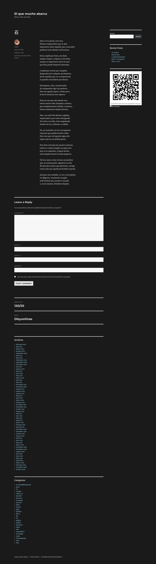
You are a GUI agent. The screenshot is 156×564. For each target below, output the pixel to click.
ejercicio (19, 503)
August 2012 (20, 393)
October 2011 (20, 409)
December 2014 (21, 385)
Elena (18, 505)
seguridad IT (20, 532)
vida (22, 52)
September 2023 (21, 362)
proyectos (19, 525)
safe (17, 529)
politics (18, 523)
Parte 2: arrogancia (118, 59)
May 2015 (19, 382)
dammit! (19, 496)
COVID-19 (19, 494)
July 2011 (19, 414)
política (18, 520)
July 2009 (19, 454)
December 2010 (21, 429)
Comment (19, 213)
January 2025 (20, 351)
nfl (17, 518)
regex (18, 527)
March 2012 (20, 400)
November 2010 (21, 431)
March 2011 (20, 423)
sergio (16, 47)
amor (18, 487)
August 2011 (20, 411)
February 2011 (20, 425)
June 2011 (19, 416)
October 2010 (20, 434)
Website (18, 266)
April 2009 (19, 460)
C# (17, 489)
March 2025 (20, 349)
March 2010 (20, 445)
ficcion (18, 507)
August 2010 (20, 436)
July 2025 (19, 347)
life (17, 516)
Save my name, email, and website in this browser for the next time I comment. (43, 277)
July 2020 (19, 371)
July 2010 (19, 438)
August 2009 (20, 452)
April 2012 (19, 398)
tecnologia (19, 534)
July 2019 (19, 380)
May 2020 (19, 376)
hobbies (17, 52)
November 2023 (21, 360)
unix (17, 540)
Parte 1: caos (116, 61)
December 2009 (21, 447)
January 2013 (20, 391)
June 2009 (19, 456)
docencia (19, 498)
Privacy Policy (34, 557)
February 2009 (21, 465)
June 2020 (19, 373)
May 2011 (19, 418)
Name (17, 245)
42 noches (115, 52)
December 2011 (21, 405)
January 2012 (20, 402)
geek (17, 509)
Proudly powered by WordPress (51, 557)
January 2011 (20, 427)
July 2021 (19, 367)
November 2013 (21, 387)
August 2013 (20, 389)
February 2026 (21, 344)
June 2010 (19, 440)
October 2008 (20, 469)
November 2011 (21, 407)
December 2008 (21, 467)
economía (19, 500)
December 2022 (21, 364)
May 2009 (19, 458)
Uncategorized (21, 538)
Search (112, 33)
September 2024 (21, 353)
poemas (17, 55)
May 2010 (19, 443)
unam (18, 536)
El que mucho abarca (30, 14)
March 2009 (20, 463)
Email (17, 255)
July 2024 (19, 356)
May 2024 (19, 358)
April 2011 (19, 420)
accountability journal (23, 485)
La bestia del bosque (118, 57)
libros (18, 514)
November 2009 (21, 449)
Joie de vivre (116, 55)
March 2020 (20, 378)
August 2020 (20, 369)
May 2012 (19, 396)
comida (18, 491)
